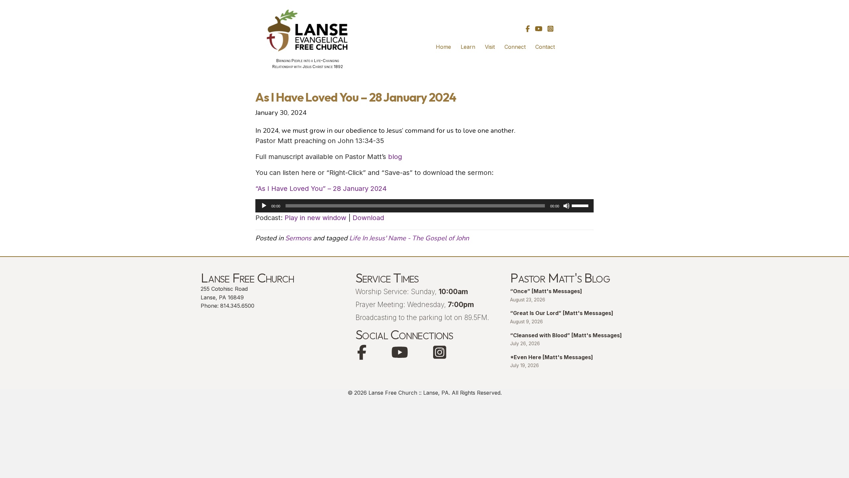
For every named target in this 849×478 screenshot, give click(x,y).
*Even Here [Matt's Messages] (551, 357)
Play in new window (315, 218)
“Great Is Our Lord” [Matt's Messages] (561, 313)
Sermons (298, 238)
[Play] (264, 205)
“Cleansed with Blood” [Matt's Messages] (566, 335)
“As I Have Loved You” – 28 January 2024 (321, 189)
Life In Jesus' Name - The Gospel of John (409, 238)
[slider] (581, 205)
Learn (468, 46)
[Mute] (566, 205)
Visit (490, 46)
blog (395, 157)
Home (443, 46)
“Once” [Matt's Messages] (546, 291)
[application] (424, 205)
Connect (515, 46)
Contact (545, 46)
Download (368, 218)
